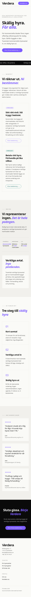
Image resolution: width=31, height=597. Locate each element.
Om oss (4, 577)
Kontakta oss (23, 3)
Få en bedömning (13, 140)
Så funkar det (6, 568)
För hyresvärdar (6, 563)
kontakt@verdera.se (8, 552)
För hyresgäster (6, 566)
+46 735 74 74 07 (7, 554)
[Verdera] (8, 3)
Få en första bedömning (12, 50)
